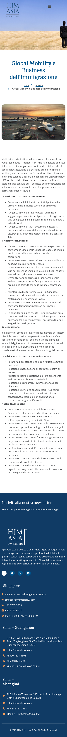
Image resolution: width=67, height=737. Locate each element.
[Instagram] (20, 573)
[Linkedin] (28, 573)
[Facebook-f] (4, 573)
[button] (49, 6)
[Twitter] (12, 573)
